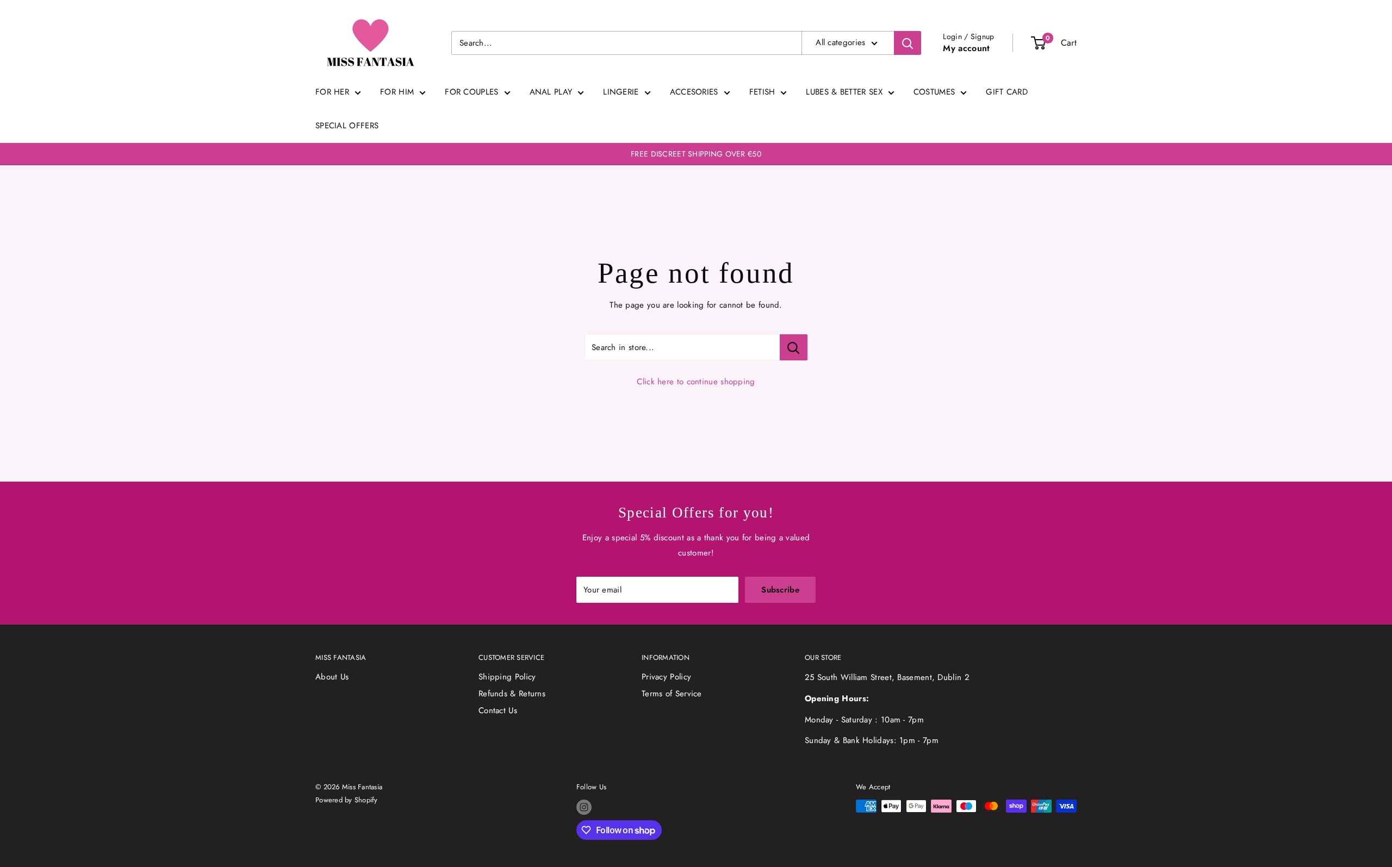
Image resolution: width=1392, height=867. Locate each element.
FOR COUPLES (471, 92)
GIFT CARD (1007, 92)
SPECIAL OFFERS (346, 126)
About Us (332, 677)
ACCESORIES (694, 92)
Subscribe (780, 590)
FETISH (762, 92)
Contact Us (497, 710)
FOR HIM (397, 92)
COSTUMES (934, 92)
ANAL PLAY (551, 92)
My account (966, 48)
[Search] (907, 43)
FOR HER (332, 92)
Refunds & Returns (511, 694)
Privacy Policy (666, 677)
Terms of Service (672, 694)
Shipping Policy (507, 677)
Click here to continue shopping (696, 382)
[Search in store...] (793, 347)
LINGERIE (620, 92)
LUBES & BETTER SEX (844, 92)
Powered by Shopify (346, 800)
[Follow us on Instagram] (584, 807)
